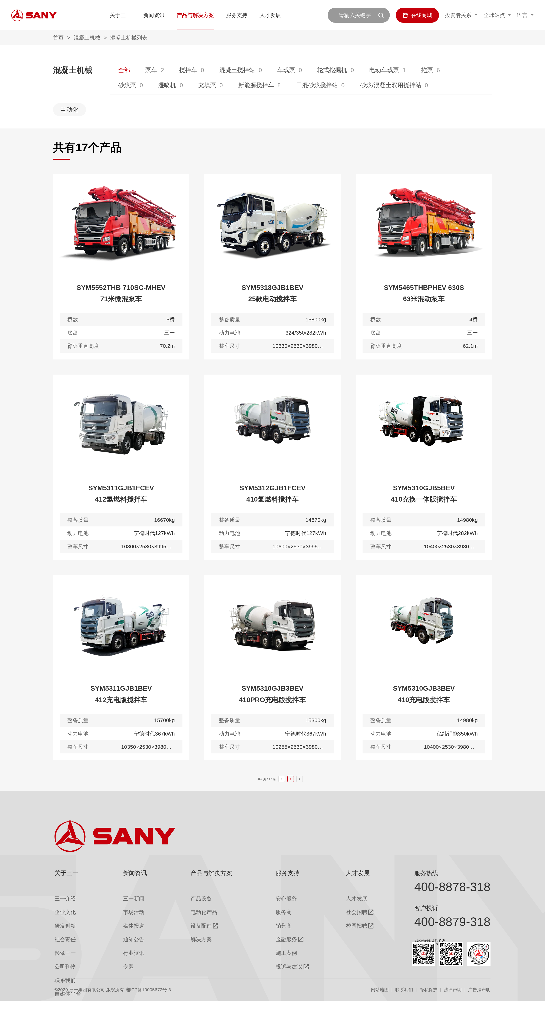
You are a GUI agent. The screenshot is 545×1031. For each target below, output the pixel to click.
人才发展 (270, 15)
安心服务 (286, 898)
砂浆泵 (127, 85)
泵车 (151, 70)
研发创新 (65, 926)
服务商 (284, 912)
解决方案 (201, 939)
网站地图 (380, 989)
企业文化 (65, 912)
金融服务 (286, 939)
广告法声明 (479, 989)
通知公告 (133, 939)
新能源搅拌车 (256, 85)
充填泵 (207, 85)
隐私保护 (428, 989)
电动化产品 (204, 912)
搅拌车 (188, 70)
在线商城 (421, 15)
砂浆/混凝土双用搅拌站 (390, 85)
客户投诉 (426, 908)
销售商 (284, 926)
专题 (128, 967)
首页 (58, 38)
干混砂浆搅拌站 (317, 85)
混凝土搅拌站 (237, 70)
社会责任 (65, 939)
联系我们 (404, 989)
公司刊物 (65, 967)
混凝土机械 (87, 38)
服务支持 (236, 15)
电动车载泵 (384, 70)
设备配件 (201, 926)
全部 (124, 70)
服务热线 (426, 873)
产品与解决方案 (195, 15)
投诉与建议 (289, 967)
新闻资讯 (154, 15)
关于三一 (120, 15)
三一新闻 (133, 898)
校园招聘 (356, 926)
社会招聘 (356, 912)
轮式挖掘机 (332, 70)
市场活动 (133, 912)
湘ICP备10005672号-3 (148, 989)
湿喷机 (167, 85)
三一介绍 (65, 898)
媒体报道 (133, 926)
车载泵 (286, 70)
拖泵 (427, 70)
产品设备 (201, 898)
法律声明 (453, 989)
